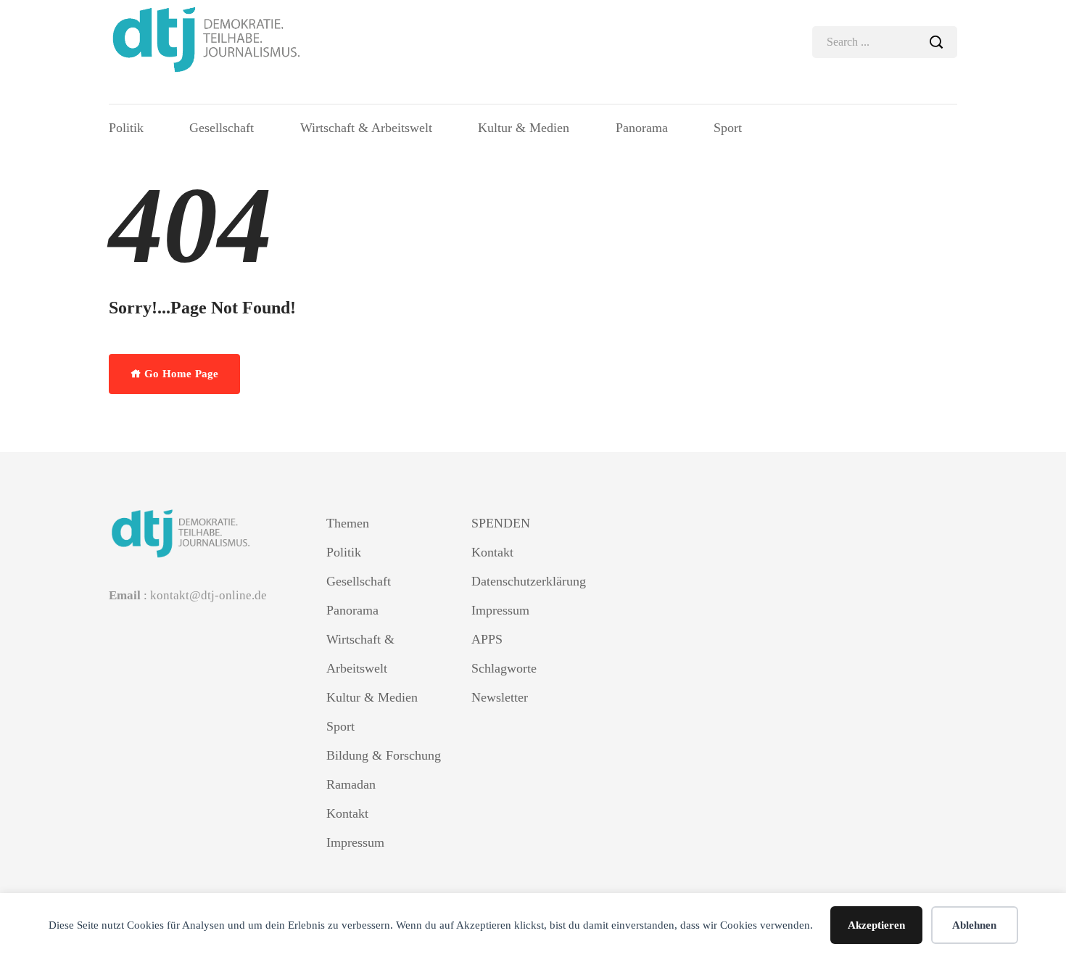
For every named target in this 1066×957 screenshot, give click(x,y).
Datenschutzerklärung (528, 581)
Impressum (355, 842)
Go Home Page (179, 373)
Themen (347, 523)
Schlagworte (504, 668)
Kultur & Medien (523, 127)
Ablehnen (974, 925)
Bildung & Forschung (383, 755)
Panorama (642, 127)
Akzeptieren (876, 925)
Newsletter (499, 697)
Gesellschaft (221, 127)
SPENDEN (500, 523)
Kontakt (347, 813)
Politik (126, 127)
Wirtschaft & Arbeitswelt (366, 127)
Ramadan (351, 784)
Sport (728, 127)
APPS (487, 639)
